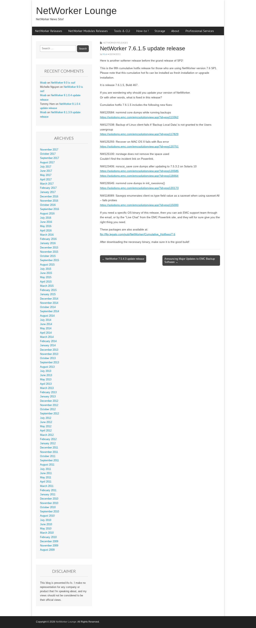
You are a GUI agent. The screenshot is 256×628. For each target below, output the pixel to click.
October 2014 (48, 307)
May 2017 (45, 175)
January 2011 (47, 494)
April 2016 (46, 230)
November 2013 (49, 354)
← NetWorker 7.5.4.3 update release (123, 258)
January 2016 (48, 243)
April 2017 (46, 179)
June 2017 (46, 171)
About (175, 31)
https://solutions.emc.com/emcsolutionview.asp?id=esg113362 (139, 117)
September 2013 (49, 362)
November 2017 (49, 149)
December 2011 (49, 447)
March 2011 (46, 486)
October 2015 (48, 256)
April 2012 (46, 430)
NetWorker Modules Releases (88, 31)
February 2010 (48, 537)
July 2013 (45, 371)
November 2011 (49, 452)
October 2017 (48, 153)
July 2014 (45, 320)
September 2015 (49, 260)
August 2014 (47, 315)
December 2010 (49, 498)
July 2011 (45, 469)
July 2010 (45, 520)
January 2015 (48, 294)
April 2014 (46, 332)
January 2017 (48, 192)
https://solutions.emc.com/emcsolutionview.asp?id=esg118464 (139, 175)
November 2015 (49, 251)
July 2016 (45, 217)
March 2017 (47, 183)
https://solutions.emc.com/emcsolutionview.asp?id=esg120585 (139, 171)
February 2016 (48, 239)
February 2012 (48, 439)
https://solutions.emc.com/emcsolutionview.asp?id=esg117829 (139, 134)
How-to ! (142, 31)
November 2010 (49, 503)
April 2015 (46, 281)
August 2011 (47, 464)
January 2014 (48, 345)
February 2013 (48, 392)
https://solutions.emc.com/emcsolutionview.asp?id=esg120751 (139, 146)
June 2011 (46, 473)
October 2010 (48, 507)
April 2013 (46, 384)
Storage (160, 31)
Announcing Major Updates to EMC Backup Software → (189, 260)
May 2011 (45, 477)
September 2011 (49, 460)
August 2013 (47, 366)
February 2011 (48, 490)
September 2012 (49, 413)
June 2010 (46, 524)
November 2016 (49, 200)
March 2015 (47, 286)
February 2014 (48, 341)
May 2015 (45, 277)
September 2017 (49, 158)
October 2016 (48, 205)
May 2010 (45, 528)
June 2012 (46, 422)
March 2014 (47, 337)
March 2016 (47, 234)
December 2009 (49, 541)
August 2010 (47, 515)
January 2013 (48, 396)
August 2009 (47, 549)
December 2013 (49, 349)
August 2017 (47, 162)
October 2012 (48, 409)
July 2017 (45, 166)
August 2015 (47, 264)
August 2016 (47, 213)
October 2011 (47, 456)
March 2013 (47, 388)
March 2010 (47, 532)
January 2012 (48, 443)
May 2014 (45, 328)
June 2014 (46, 324)
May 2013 (45, 379)
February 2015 (48, 290)
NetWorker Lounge (76, 10)
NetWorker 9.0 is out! (63, 82)
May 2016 (45, 226)
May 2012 (45, 426)
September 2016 (49, 209)
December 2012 (49, 401)
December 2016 (49, 196)
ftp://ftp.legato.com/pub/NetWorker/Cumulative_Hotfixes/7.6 (137, 234)
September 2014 (49, 311)
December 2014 (49, 298)
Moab (105, 54)
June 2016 (46, 222)
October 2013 (48, 358)
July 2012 (45, 418)
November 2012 (49, 405)
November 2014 (49, 303)
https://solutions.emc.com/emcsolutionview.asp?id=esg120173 (139, 188)
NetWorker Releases (48, 31)
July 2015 (45, 269)
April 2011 (45, 481)
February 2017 (48, 188)
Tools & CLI (122, 31)
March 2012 (47, 435)
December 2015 (49, 247)
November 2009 (49, 545)
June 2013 (46, 375)
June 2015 (46, 273)
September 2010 (49, 511)
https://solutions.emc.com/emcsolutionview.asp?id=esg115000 (139, 205)
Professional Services (199, 31)
